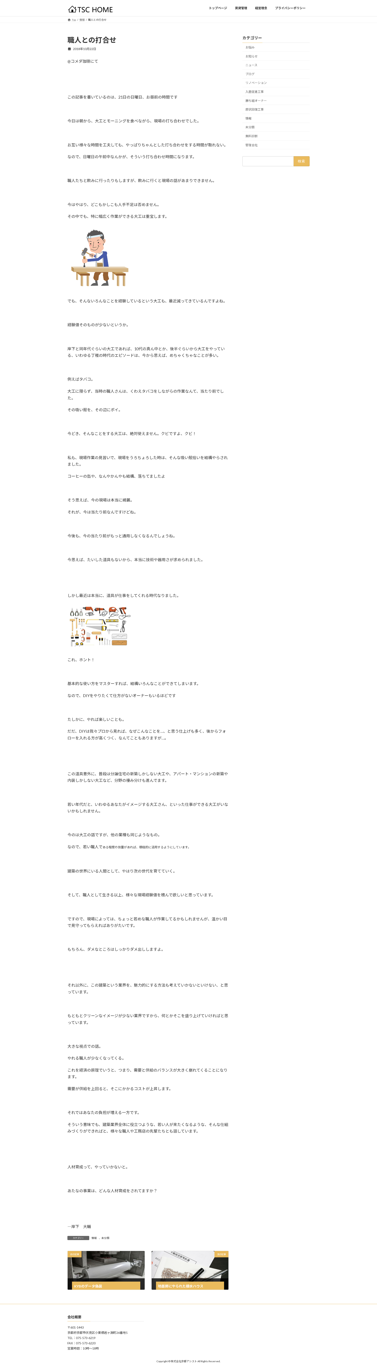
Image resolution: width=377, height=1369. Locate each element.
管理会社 (251, 145)
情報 (94, 1238)
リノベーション (256, 83)
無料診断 (251, 136)
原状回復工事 (254, 109)
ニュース (251, 65)
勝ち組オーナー (256, 100)
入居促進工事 (254, 92)
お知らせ (251, 56)
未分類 (105, 1238)
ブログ (250, 74)
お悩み (250, 47)
